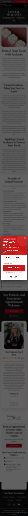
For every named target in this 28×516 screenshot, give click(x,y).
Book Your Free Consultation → (14, 268)
